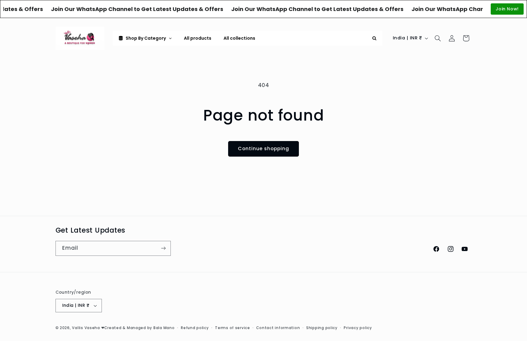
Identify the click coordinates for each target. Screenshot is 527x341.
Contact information (278, 327)
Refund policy (195, 327)
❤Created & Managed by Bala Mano (138, 327)
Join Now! (507, 9)
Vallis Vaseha (86, 327)
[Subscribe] (163, 248)
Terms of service (232, 327)
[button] (438, 38)
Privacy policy (358, 327)
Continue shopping (263, 148)
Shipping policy (322, 327)
